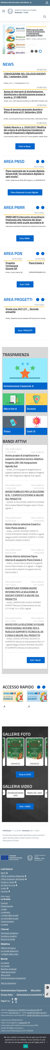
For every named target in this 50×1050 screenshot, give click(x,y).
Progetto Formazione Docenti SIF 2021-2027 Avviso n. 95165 (12, 266)
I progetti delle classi (9, 954)
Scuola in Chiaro (7, 882)
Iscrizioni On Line (8, 885)
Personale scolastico (9, 933)
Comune (4, 891)
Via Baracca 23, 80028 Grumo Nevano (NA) (24, 1010)
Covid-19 (31, 431)
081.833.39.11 (15, 1012)
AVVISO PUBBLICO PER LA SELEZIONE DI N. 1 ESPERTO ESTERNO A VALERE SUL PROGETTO (24, 495)
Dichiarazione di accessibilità (29, 994)
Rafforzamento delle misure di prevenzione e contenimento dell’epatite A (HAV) (35, 32)
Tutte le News (25, 146)
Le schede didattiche (9, 950)
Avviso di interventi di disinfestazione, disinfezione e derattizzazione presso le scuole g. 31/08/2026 (24, 94)
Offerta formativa (8, 947)
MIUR (3, 872)
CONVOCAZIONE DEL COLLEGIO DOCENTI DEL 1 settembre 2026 (25, 75)
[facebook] (12, 1000)
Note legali (5, 896)
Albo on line (9, 408)
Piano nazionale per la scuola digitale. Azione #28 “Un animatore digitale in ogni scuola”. (25, 173)
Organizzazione (7, 921)
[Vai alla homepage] (10, 11)
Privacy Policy (7, 994)
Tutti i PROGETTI (25, 330)
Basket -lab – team (34, 792)
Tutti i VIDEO (25, 806)
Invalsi (3, 888)
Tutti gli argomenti (8, 983)
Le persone (5, 912)
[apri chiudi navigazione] (3, 11)
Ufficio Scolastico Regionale (12, 875)
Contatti (4, 903)
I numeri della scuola (9, 915)
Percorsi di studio (8, 939)
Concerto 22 (15, 763)
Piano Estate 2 (36, 263)
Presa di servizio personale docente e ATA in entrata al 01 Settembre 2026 (23, 111)
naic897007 (23, 1022)
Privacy (7, 431)
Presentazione (7, 906)
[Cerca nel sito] (45, 17)
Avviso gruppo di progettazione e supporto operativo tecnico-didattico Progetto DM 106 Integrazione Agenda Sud (24, 460)
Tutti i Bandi (36, 660)
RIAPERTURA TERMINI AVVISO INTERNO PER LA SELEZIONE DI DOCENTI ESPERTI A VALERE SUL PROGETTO (22, 593)
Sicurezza (31, 408)
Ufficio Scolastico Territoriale (12, 879)
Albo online (5, 975)
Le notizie (5, 962)
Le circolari (5, 965)
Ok (25, 1046)
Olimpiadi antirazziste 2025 (15, 793)
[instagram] (16, 1000)
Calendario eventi (8, 971)
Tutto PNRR (25, 238)
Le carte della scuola (9, 918)
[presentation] (37, 161)
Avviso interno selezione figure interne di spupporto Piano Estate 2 (23, 558)
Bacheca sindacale (9, 968)
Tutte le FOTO (25, 774)
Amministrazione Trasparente (17, 386)
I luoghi (4, 909)
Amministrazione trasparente (13, 978)
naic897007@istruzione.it (37, 1012)
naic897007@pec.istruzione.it (38, 1015)
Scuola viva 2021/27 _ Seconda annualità (22, 310)
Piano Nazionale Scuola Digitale (25, 192)
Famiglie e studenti (9, 936)
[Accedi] (47, 3)
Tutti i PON (25, 284)
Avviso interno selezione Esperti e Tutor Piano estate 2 (23, 526)
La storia (4, 924)
